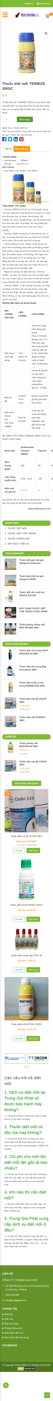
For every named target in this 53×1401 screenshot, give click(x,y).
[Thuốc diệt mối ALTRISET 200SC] (26, 879)
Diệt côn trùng (12, 1323)
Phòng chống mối (13, 1328)
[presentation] (6, 1061)
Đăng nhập (44, 3)
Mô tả (8, 149)
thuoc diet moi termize (21, 135)
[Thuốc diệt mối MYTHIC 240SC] (26, 998)
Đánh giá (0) (21, 149)
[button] (46, 33)
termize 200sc (14, 131)
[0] (48, 16)
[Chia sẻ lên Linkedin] (16, 140)
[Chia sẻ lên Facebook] (4, 140)
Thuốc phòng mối (19, 538)
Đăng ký (29, 3)
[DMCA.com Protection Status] (26, 1368)
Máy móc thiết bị (18, 544)
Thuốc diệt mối (20, 128)
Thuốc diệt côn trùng (22, 533)
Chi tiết (19, 850)
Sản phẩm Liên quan (26, 783)
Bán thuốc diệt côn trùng (17, 1337)
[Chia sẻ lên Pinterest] (21, 140)
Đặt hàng (33, 850)
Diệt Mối (9, 1314)
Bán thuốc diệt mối (14, 1333)
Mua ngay (25, 119)
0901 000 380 (12, 1295)
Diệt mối (9, 1319)
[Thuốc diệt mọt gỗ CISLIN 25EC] (26, 810)
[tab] (9, 149)
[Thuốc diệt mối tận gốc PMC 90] (26, 939)
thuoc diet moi (29, 131)
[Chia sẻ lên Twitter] (10, 140)
